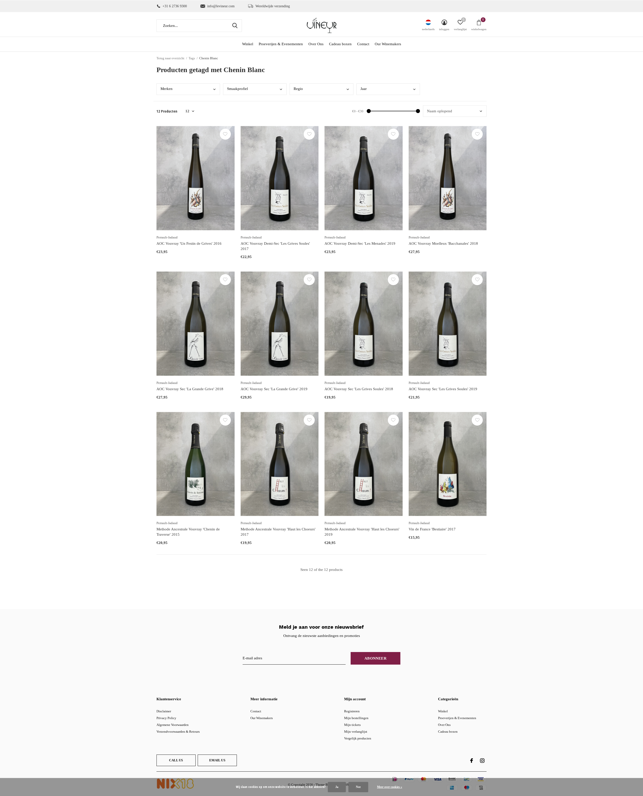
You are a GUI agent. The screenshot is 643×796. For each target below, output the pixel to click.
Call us (176, 760)
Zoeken (235, 25)
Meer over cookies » (389, 787)
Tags (192, 58)
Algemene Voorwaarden (172, 725)
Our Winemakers (388, 44)
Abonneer (375, 658)
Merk (166, 89)
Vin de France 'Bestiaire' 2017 (432, 529)
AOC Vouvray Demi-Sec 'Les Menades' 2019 (360, 243)
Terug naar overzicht (170, 58)
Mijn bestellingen (356, 718)
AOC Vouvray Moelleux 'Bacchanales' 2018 (443, 243)
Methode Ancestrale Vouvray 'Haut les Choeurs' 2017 (278, 531)
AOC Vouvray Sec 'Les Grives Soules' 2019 (443, 389)
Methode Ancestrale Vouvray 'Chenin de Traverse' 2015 (188, 531)
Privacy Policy (166, 718)
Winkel (247, 44)
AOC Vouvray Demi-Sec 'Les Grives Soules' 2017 (275, 246)
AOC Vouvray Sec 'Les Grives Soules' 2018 (359, 389)
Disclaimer (163, 711)
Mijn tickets (352, 725)
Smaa (237, 89)
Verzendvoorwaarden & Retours (178, 731)
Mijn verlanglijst (355, 731)
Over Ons (316, 44)
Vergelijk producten (357, 738)
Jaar (363, 89)
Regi (298, 89)
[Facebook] (471, 760)
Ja (336, 787)
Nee (358, 787)
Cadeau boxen (340, 44)
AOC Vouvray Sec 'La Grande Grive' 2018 (189, 389)
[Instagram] (482, 760)
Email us (217, 760)
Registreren (352, 711)
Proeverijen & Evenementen (281, 44)
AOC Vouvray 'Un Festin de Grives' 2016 (189, 243)
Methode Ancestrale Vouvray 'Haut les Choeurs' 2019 (362, 531)
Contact (363, 44)
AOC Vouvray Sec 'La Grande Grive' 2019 (274, 389)
